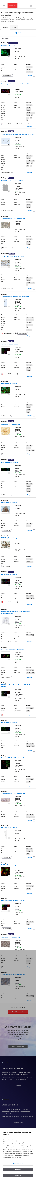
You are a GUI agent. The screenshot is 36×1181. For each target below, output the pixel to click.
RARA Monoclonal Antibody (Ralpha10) (12, 649)
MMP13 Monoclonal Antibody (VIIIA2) (12, 181)
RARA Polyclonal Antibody (9, 538)
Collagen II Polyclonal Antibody (10, 424)
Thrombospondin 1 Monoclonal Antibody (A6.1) (15, 84)
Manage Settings (18, 1164)
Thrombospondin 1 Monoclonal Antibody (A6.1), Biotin (17, 134)
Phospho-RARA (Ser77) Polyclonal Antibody (14, 758)
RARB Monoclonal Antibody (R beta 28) (12, 900)
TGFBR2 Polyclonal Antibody (9, 344)
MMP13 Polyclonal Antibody (9, 46)
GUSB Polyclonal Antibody (9, 502)
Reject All (18, 1169)
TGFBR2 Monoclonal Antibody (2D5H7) (12, 256)
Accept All (18, 1175)
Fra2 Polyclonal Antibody (8, 865)
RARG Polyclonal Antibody (9, 827)
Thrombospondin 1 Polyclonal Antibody (13, 218)
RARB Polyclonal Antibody (9, 383)
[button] (18, 33)
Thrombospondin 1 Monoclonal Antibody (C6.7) (15, 296)
